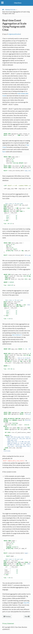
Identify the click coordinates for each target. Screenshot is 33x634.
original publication (14, 34)
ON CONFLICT (17, 335)
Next (26, 616)
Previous (8, 616)
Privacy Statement (8, 623)
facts (4, 151)
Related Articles (11, 9)
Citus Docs (17, 3)
